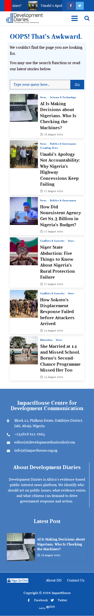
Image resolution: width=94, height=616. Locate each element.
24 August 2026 (53, 330)
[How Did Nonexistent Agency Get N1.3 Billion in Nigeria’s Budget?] (24, 211)
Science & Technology (63, 97)
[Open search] (86, 18)
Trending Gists (49, 148)
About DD (54, 580)
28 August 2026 (53, 134)
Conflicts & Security (52, 241)
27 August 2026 (53, 191)
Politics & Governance (63, 144)
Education (46, 340)
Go (79, 83)
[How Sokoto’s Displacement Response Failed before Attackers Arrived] (24, 304)
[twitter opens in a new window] (80, 6)
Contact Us (75, 580)
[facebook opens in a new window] (71, 6)
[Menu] (74, 18)
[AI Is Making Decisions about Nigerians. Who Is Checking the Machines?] (24, 108)
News (43, 97)
